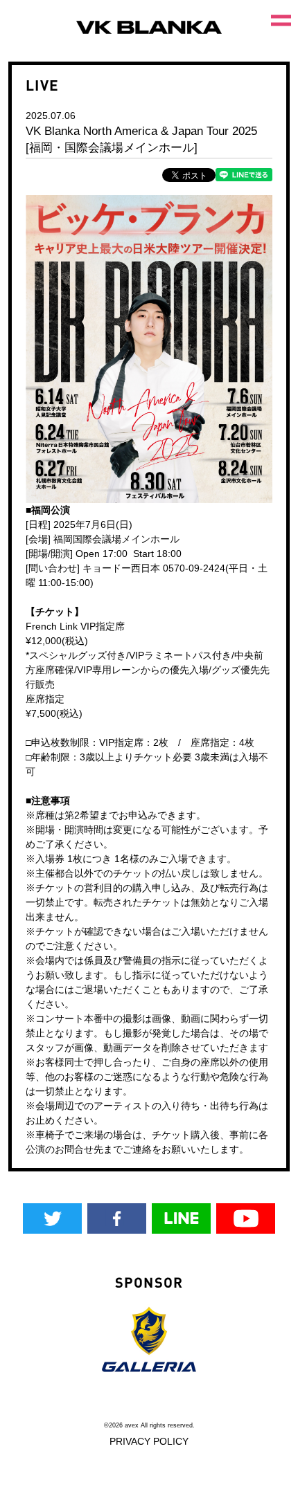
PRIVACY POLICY (149, 1441)
